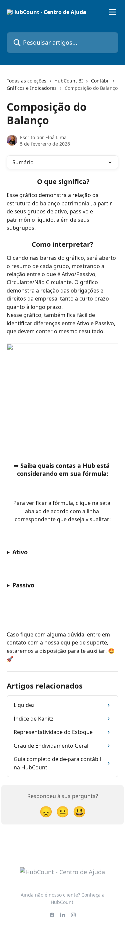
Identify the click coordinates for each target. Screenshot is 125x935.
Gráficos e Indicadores (32, 88)
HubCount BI (68, 80)
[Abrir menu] (112, 12)
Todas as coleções (26, 80)
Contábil (100, 80)
